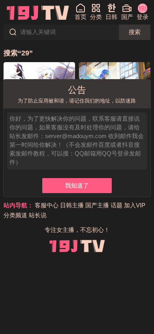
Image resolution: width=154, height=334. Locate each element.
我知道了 (77, 185)
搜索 (135, 32)
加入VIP (134, 205)
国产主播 (97, 205)
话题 (116, 205)
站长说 (38, 215)
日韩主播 (72, 205)
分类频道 (15, 215)
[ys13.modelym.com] (37, 12)
